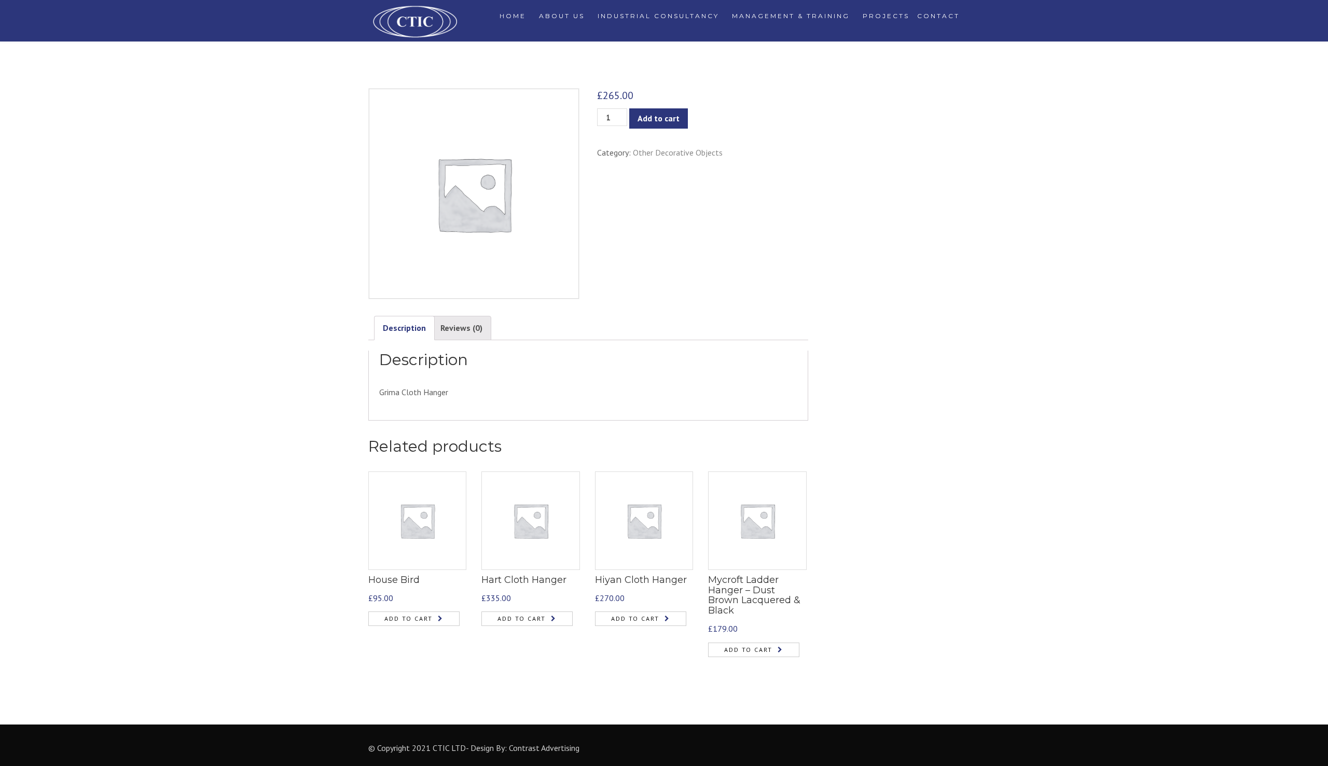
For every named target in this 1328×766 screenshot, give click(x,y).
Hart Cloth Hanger (523, 580)
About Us (562, 16)
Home (513, 16)
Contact (938, 16)
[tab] (404, 328)
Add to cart (659, 118)
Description (404, 328)
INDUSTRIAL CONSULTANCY (658, 16)
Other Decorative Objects (678, 152)
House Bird (394, 580)
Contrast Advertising (544, 748)
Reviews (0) (461, 328)
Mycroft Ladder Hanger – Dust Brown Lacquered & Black (754, 595)
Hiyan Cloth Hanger (641, 580)
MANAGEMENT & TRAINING (791, 16)
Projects (886, 16)
